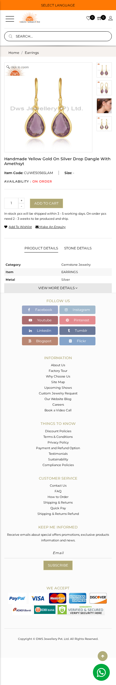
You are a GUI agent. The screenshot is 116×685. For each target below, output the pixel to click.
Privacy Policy (58, 442)
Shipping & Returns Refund (58, 514)
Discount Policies (58, 431)
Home (13, 53)
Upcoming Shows (58, 388)
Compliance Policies (58, 465)
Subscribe (58, 565)
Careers (58, 405)
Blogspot (43, 341)
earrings (32, 53)
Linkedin (43, 330)
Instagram (81, 310)
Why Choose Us (58, 376)
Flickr (81, 341)
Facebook (43, 310)
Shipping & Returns (58, 502)
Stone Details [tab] (78, 248)
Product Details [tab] (41, 248)
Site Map (58, 382)
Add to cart (46, 203)
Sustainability (58, 459)
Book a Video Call (58, 410)
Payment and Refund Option (58, 448)
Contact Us (58, 486)
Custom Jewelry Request (58, 393)
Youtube (44, 320)
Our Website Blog (58, 399)
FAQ (58, 491)
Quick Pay (58, 508)
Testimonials (58, 454)
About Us (58, 365)
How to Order (58, 497)
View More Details (56, 288)
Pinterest (81, 320)
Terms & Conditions (58, 437)
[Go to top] (103, 656)
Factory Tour (58, 371)
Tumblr (80, 330)
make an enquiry (52, 227)
